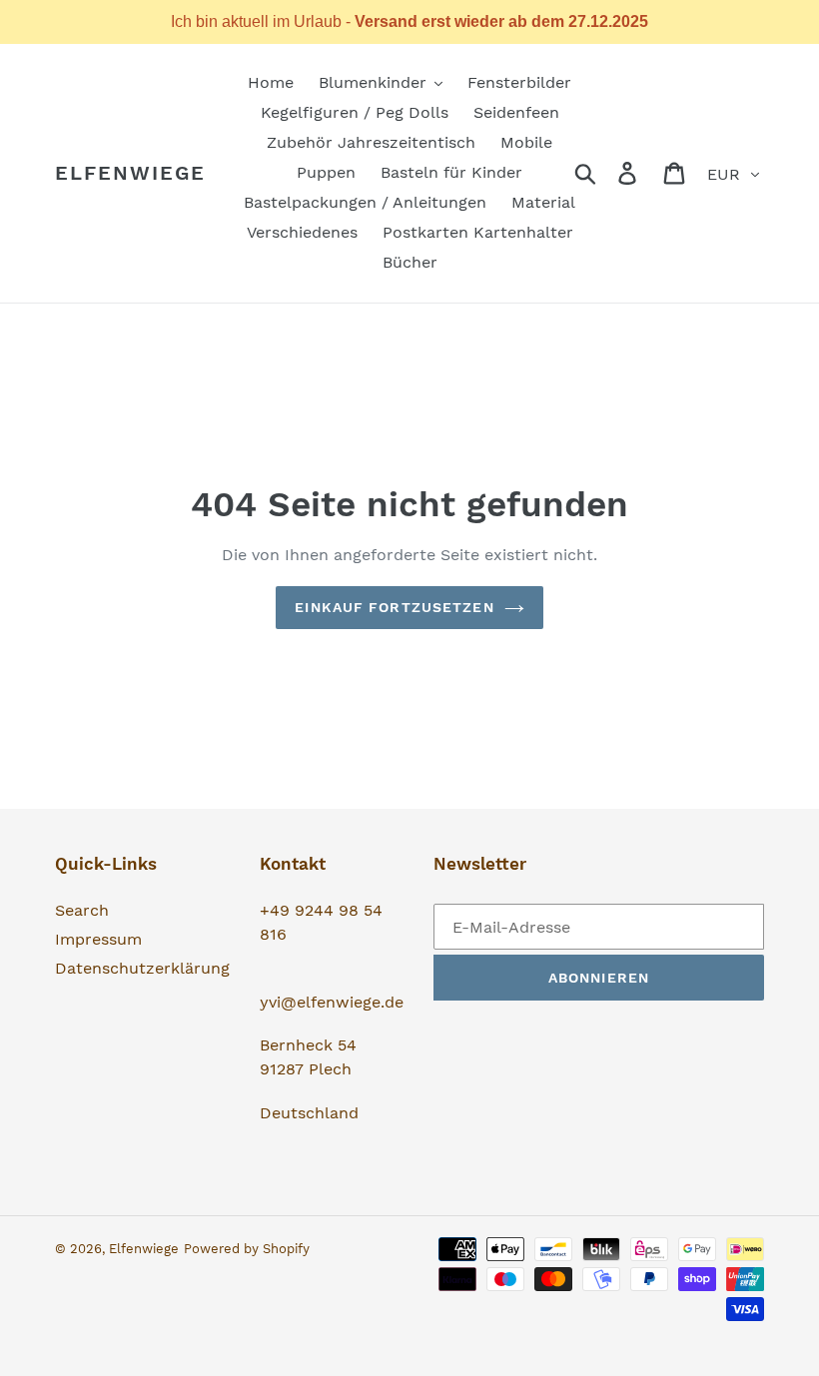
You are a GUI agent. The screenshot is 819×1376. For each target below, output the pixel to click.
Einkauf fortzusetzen (394, 607)
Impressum (98, 939)
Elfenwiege (130, 173)
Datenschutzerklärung (142, 968)
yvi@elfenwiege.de (332, 1002)
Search (82, 910)
